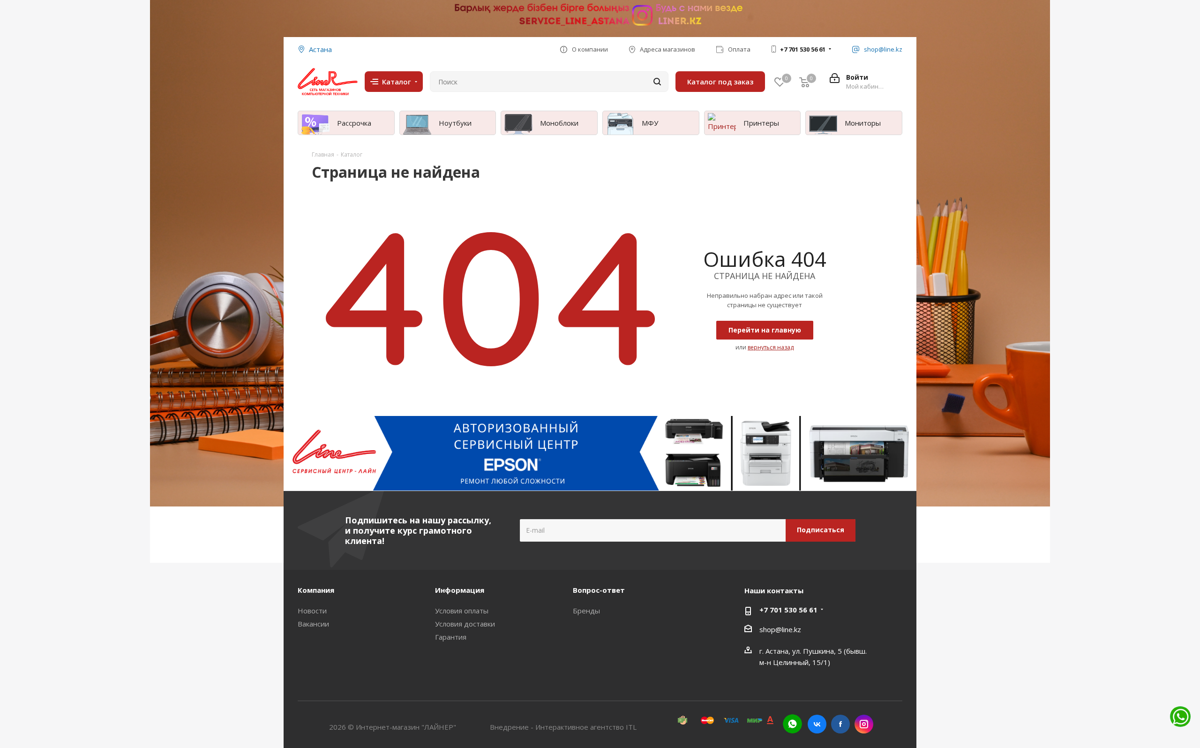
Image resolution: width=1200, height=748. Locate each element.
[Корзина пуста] (804, 82)
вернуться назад (771, 347)
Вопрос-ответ (599, 590)
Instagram (864, 724)
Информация (459, 590)
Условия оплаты (461, 610)
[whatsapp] (792, 723)
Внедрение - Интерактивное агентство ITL (563, 727)
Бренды (586, 610)
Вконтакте (817, 724)
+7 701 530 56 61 (802, 49)
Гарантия (450, 637)
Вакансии (313, 623)
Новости (312, 610)
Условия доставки (465, 623)
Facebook (840, 724)
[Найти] (657, 81)
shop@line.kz (780, 629)
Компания (316, 590)
